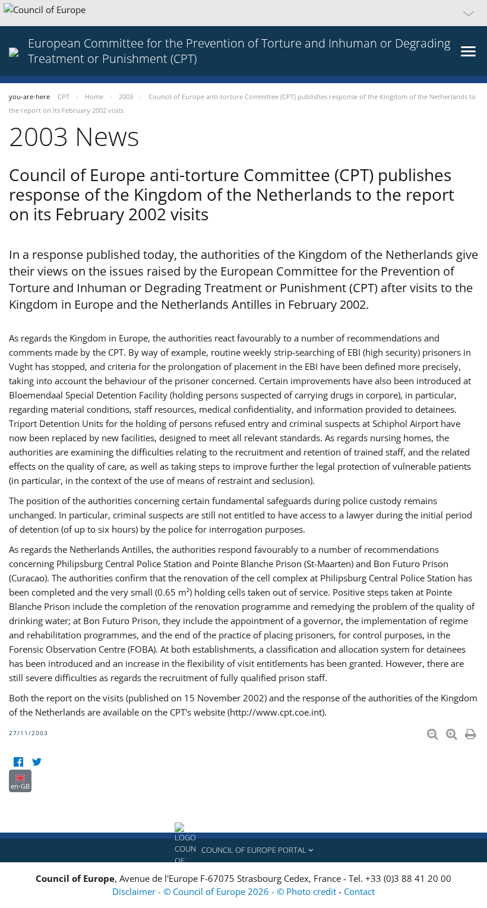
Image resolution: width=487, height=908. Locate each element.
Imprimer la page (471, 731)
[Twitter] (36, 762)
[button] (243, 13)
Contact (359, 891)
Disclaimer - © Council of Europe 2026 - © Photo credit (225, 891)
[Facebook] (18, 762)
